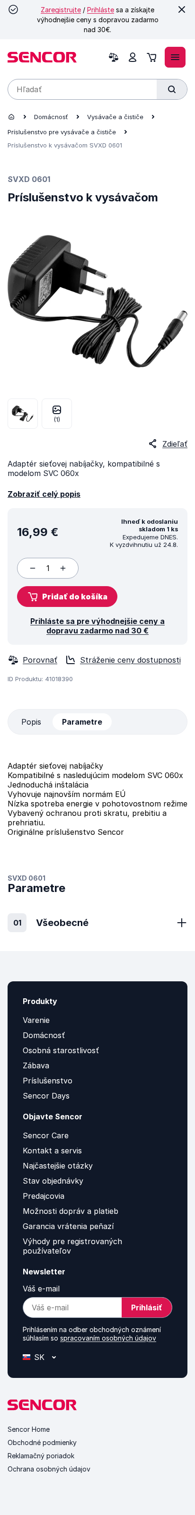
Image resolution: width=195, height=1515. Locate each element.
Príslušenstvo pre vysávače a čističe (62, 132)
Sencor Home (29, 1429)
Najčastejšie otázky (58, 1165)
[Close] (181, 9)
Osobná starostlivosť (61, 1050)
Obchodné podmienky (42, 1442)
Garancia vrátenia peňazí (68, 1226)
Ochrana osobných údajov (49, 1469)
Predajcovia (43, 1196)
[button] (67, 596)
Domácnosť (51, 117)
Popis (31, 722)
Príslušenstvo (47, 1080)
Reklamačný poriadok (41, 1456)
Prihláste (100, 10)
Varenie (36, 1020)
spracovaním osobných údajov (108, 1338)
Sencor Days (46, 1095)
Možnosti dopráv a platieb (70, 1211)
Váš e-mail (41, 1288)
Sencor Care (46, 1135)
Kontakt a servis (52, 1150)
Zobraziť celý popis (44, 494)
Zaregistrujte (61, 10)
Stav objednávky (53, 1181)
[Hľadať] (172, 89)
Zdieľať (174, 444)
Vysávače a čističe (115, 117)
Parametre (82, 722)
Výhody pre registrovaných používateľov (72, 1246)
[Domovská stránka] (11, 117)
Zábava (36, 1065)
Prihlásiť (146, 1307)
